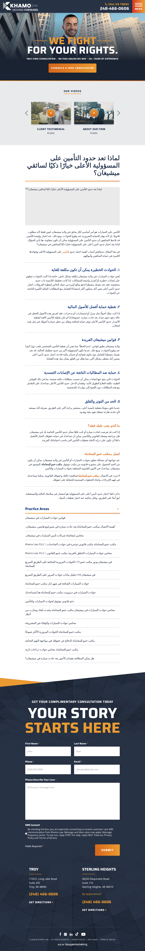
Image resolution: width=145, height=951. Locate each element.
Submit (107, 850)
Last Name (81, 743)
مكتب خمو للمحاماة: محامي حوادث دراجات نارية (51, 649)
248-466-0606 (114, 8)
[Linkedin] (71, 934)
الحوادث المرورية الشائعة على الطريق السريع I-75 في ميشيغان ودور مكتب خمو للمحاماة (68, 564)
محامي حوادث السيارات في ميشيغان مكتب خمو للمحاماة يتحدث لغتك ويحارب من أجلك (70, 612)
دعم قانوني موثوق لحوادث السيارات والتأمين (49, 601)
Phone (29, 761)
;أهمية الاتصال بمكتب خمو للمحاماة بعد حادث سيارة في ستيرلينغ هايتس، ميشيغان (70, 526)
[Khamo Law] (20, 6)
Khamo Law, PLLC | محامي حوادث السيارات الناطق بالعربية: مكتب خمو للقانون (68, 553)
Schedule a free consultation (72, 68)
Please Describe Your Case (40, 779)
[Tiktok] (76, 934)
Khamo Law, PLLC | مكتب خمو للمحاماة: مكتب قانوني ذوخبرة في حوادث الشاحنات (70, 544)
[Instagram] (65, 934)
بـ (89, 475)
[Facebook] (60, 934)
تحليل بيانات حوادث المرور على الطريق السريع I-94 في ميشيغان (60, 574)
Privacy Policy (78, 939)
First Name (32, 743)
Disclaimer (93, 939)
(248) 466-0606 (43, 894)
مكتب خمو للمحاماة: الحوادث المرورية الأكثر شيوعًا (53, 631)
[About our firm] (51, 113)
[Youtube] (83, 934)
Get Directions (40, 902)
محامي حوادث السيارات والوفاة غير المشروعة (51, 623)
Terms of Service (48, 838)
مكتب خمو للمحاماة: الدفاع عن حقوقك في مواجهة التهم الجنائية (60, 640)
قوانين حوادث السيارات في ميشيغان (45, 517)
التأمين (65, 251)
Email (78, 761)
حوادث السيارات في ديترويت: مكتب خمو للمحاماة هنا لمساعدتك (60, 592)
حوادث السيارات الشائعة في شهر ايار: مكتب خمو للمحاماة (57, 583)
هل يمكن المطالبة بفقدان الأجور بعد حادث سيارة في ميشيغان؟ (59, 658)
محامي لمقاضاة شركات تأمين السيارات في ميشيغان (54, 535)
